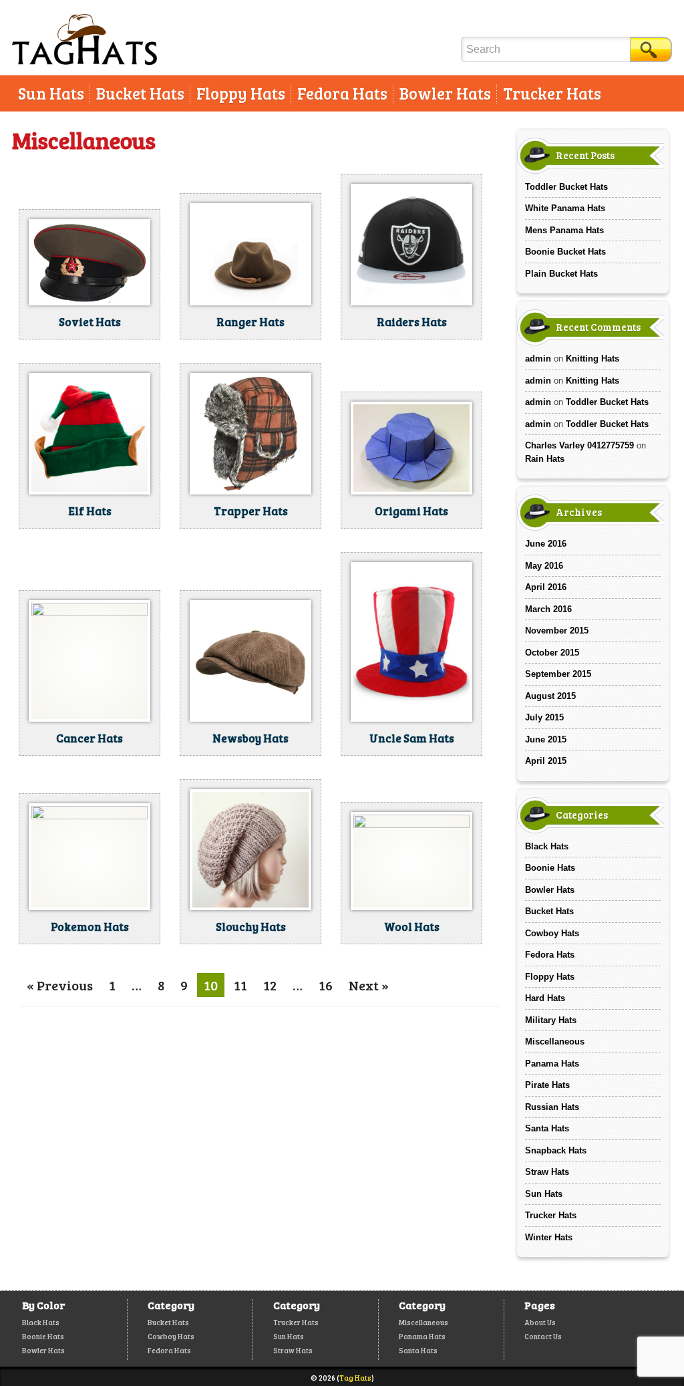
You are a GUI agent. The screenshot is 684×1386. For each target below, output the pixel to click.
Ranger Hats (250, 321)
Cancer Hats (89, 738)
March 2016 (548, 609)
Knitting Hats (592, 359)
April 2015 (545, 761)
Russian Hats (552, 1107)
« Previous (60, 985)
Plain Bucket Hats (561, 274)
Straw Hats (547, 1172)
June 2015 (545, 739)
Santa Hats (547, 1128)
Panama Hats (552, 1064)
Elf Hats (90, 511)
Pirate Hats (547, 1085)
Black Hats (546, 846)
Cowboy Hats (552, 933)
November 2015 (556, 631)
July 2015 (544, 717)
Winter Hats (548, 1237)
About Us (540, 1322)
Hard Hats (545, 998)
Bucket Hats (140, 93)
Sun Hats (51, 93)
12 (270, 985)
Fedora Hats (342, 93)
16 (326, 985)
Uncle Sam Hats (411, 738)
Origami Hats (411, 511)
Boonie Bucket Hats (565, 252)
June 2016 (545, 544)
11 (240, 985)
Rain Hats (544, 459)
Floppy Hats (240, 93)
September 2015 (558, 674)
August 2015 (550, 696)
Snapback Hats (555, 1150)
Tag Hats (355, 1378)
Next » (369, 985)
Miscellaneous (554, 1041)
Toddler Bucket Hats (566, 187)
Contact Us (543, 1336)
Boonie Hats (550, 868)
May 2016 (544, 566)
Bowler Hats (445, 93)
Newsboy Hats (250, 738)
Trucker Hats (552, 93)
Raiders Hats (412, 321)
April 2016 (545, 587)
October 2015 (552, 653)
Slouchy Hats (251, 926)
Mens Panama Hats (564, 230)
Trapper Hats (251, 511)
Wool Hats (412, 926)
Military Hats (550, 1020)
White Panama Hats (565, 208)
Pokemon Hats (90, 926)
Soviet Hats (90, 321)
